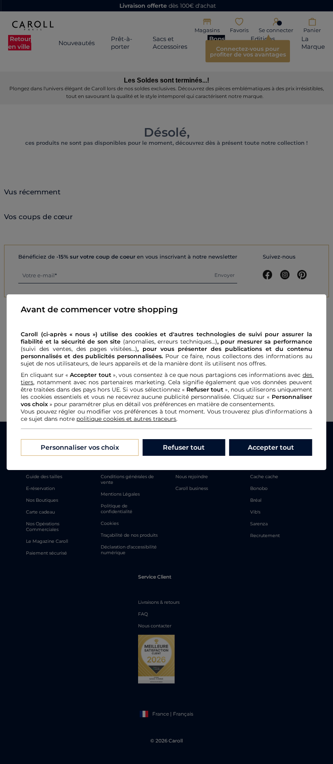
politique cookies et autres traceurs (126, 418)
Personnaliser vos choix (80, 447)
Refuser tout (184, 447)
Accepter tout (271, 447)
